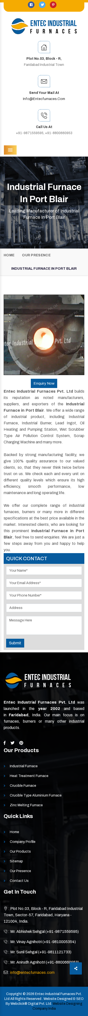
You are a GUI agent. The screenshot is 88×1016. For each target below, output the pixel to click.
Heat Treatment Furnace (29, 776)
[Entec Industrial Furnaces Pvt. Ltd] (44, 26)
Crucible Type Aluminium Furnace (36, 795)
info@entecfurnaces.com (44, 99)
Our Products (20, 851)
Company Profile (22, 842)
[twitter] (42, 5)
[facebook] (31, 5)
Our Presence (36, 255)
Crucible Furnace (23, 785)
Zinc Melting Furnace (26, 805)
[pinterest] (53, 5)
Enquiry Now (44, 383)
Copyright (14, 994)
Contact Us (19, 881)
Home (9, 255)
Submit (15, 643)
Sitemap (16, 861)
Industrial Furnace (24, 766)
